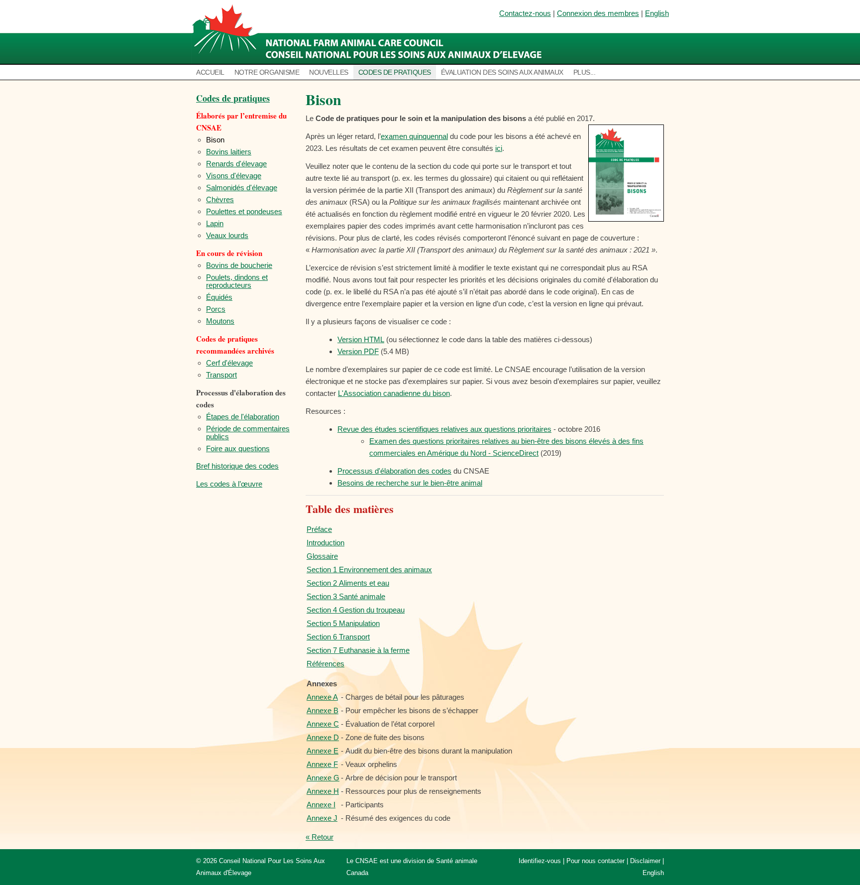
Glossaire (322, 556)
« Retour (319, 837)
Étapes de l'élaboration (242, 416)
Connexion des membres (598, 13)
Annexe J (322, 818)
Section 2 (348, 583)
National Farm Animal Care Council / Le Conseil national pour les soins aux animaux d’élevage (369, 32)
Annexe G (323, 777)
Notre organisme (267, 72)
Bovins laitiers (228, 151)
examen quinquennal (414, 136)
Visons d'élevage (233, 175)
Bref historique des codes (237, 466)
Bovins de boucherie (239, 265)
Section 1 (369, 569)
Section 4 (356, 610)
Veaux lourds (227, 235)
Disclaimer (645, 861)
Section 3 (346, 596)
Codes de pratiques (394, 72)
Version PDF (358, 351)
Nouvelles (328, 72)
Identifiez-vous (540, 861)
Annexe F (322, 764)
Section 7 (358, 650)
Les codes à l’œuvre (229, 484)
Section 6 (338, 636)
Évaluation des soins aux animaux (502, 72)
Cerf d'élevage (229, 363)
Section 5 (343, 623)
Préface (319, 529)
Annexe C (323, 724)
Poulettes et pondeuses (244, 211)
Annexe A (322, 697)
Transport (221, 375)
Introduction (325, 542)
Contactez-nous (525, 13)
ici (498, 148)
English (657, 13)
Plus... (584, 72)
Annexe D (323, 737)
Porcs (215, 309)
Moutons (220, 321)
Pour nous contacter (595, 861)
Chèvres (220, 199)
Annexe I (321, 804)
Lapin (214, 223)
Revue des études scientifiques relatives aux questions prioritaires (444, 429)
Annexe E (322, 751)
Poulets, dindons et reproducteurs (237, 281)
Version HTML (360, 339)
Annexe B (322, 710)
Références (325, 663)
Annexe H (323, 791)
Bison (215, 139)
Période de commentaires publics (248, 432)
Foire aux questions (238, 448)
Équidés (219, 297)
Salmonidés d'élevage (241, 187)
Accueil (210, 72)
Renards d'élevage (236, 163)
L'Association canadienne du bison (394, 393)
